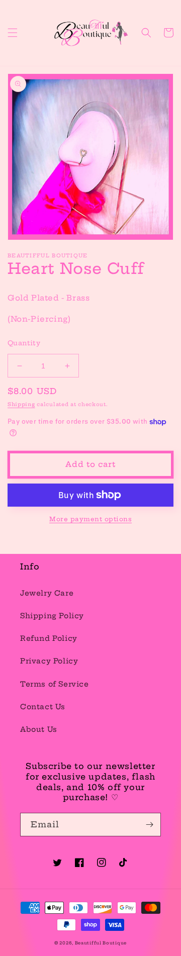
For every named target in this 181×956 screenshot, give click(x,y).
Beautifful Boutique (101, 942)
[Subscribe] (149, 824)
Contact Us (42, 706)
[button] (13, 33)
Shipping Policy (52, 615)
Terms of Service (54, 684)
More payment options (90, 519)
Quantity (24, 343)
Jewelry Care (46, 593)
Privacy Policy (49, 660)
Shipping (21, 404)
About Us (38, 729)
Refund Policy (48, 638)
